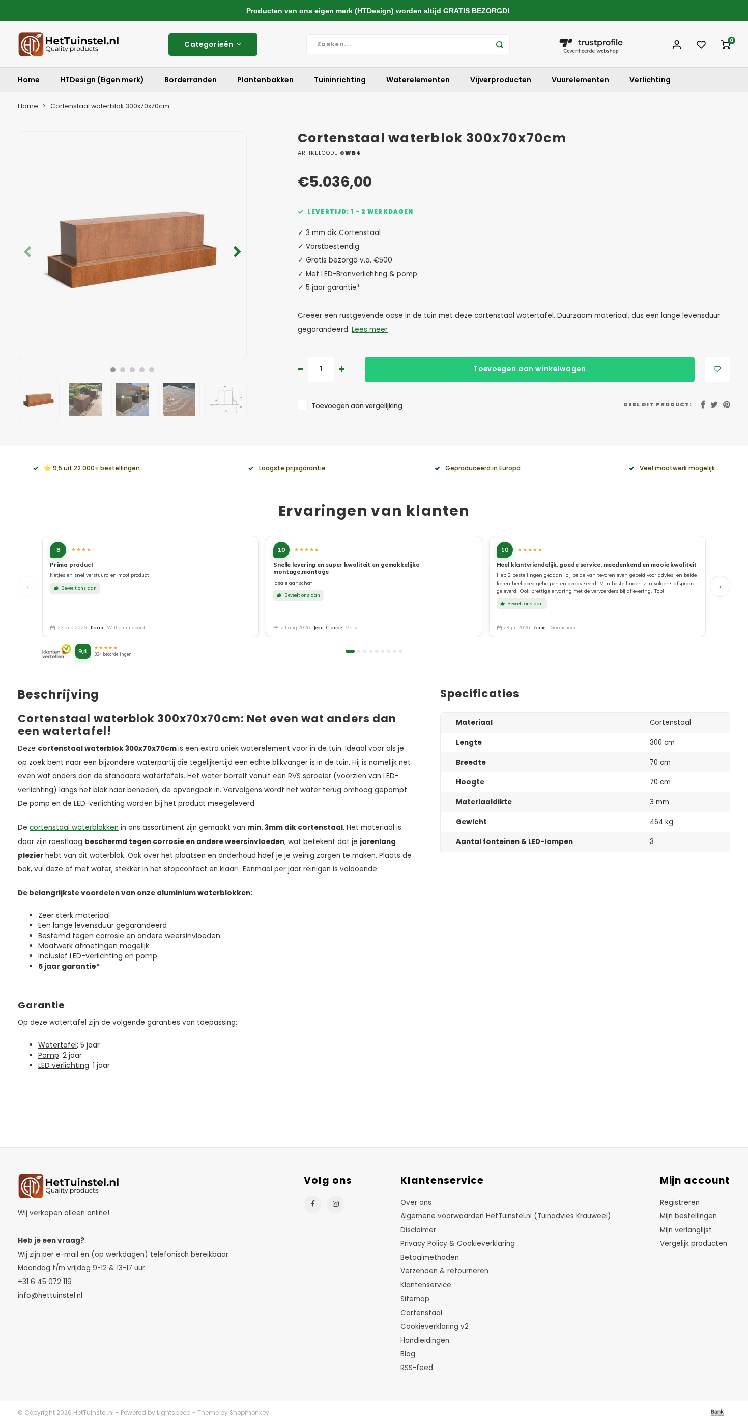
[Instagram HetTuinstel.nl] (335, 1204)
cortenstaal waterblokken (74, 827)
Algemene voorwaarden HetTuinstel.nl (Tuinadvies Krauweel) (505, 1216)
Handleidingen (424, 1340)
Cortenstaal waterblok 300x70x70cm (109, 106)
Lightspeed (174, 1413)
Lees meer (370, 329)
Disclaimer (418, 1230)
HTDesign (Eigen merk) (102, 80)
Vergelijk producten (693, 1243)
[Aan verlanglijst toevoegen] (717, 369)
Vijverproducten (500, 80)
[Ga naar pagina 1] (350, 651)
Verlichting (650, 80)
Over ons (415, 1202)
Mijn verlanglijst (686, 1230)
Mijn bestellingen (688, 1216)
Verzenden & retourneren (444, 1271)
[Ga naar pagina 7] (388, 651)
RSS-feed (416, 1368)
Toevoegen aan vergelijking (356, 405)
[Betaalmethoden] (716, 1412)
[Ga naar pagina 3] (364, 651)
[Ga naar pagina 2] (358, 651)
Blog (407, 1354)
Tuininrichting (340, 80)
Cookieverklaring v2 (434, 1326)
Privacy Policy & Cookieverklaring (457, 1243)
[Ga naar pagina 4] (370, 651)
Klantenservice (425, 1285)
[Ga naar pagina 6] (382, 651)
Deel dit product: (657, 405)
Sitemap (414, 1299)
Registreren (680, 1202)
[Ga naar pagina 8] (394, 651)
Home (29, 80)
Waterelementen (418, 80)
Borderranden (190, 80)
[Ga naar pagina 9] (400, 651)
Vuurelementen (580, 80)
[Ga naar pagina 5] (376, 651)
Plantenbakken (265, 80)
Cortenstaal (421, 1313)
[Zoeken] (500, 44)
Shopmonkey (249, 1413)
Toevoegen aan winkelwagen (529, 369)
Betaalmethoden (429, 1257)
